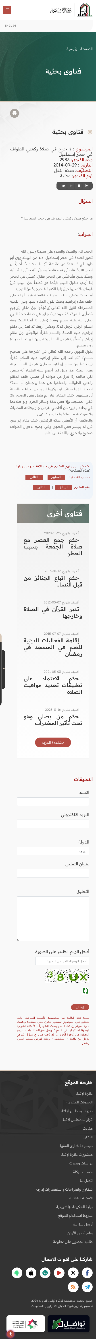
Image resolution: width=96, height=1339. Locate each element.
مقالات (88, 1128)
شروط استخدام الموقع (75, 1215)
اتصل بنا (86, 1180)
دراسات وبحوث (81, 1163)
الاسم (84, 792)
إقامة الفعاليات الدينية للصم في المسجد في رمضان (53, 647)
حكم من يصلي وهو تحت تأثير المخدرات (53, 719)
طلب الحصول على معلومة (73, 1241)
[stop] (78, 186)
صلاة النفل (64, 170)
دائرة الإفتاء (84, 1093)
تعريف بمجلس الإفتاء (77, 1111)
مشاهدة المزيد (53, 742)
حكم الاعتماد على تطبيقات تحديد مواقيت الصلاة (53, 685)
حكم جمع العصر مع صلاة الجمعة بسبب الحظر (53, 546)
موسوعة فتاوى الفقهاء (76, 1145)
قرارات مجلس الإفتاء (77, 1119)
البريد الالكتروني (75, 814)
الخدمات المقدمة (80, 1102)
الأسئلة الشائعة (81, 1198)
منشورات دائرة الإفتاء (77, 1154)
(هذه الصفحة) (79, 470)
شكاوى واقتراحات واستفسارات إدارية (64, 1189)
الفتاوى (87, 1137)
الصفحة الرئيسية (80, 48)
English (10, 25)
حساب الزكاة (83, 1172)
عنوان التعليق (77, 864)
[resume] (63, 186)
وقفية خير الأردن (80, 1233)
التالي (34, 477)
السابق (56, 477)
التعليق (83, 891)
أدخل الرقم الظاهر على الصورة (62, 951)
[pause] (70, 186)
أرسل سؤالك (83, 1224)
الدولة (84, 842)
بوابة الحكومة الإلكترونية (74, 1206)
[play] (86, 186)
